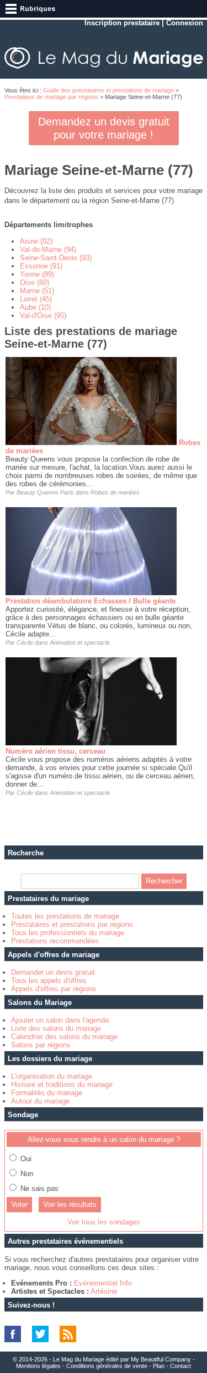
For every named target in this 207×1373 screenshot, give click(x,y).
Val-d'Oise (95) (43, 315)
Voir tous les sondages (103, 1222)
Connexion (184, 23)
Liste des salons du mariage (56, 1028)
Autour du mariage (40, 1101)
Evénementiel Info (103, 1283)
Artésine (104, 1291)
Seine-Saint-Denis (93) (56, 258)
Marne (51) (37, 291)
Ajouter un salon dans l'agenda (60, 1020)
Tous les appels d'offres (49, 980)
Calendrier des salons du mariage (64, 1037)
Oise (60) (34, 282)
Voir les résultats (70, 1204)
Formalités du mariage (46, 1093)
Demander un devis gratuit (53, 972)
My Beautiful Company (161, 1359)
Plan (158, 1366)
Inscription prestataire (122, 23)
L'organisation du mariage (51, 1076)
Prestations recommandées (55, 941)
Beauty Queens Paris (45, 492)
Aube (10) (35, 307)
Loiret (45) (36, 299)
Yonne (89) (37, 274)
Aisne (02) (36, 241)
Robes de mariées (115, 492)
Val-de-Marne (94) (48, 249)
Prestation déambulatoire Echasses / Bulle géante (91, 601)
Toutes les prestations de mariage (65, 916)
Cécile (25, 642)
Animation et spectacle (80, 642)
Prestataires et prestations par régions (72, 924)
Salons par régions (41, 1045)
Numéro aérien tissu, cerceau (55, 751)
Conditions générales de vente (106, 1366)
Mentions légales (38, 1366)
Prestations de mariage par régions (51, 97)
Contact (180, 1366)
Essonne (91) (41, 266)
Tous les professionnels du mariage (67, 933)
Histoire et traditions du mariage (62, 1084)
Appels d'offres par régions (53, 989)
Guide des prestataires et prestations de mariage (108, 90)
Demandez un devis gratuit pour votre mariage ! (103, 128)
